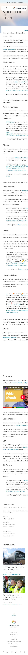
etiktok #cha (20, 310)
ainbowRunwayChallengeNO (14, 305)
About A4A (14, 639)
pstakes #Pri (13, 310)
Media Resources (14, 634)
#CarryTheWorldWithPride (15, 168)
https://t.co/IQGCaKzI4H (15, 263)
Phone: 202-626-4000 (8, 526)
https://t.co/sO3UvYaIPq (15, 166)
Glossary (14, 637)
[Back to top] (14, 615)
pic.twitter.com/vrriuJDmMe (15, 491)
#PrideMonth (10, 122)
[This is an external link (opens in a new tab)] (3, 652)
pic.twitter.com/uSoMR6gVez (16, 170)
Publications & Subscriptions (14, 641)
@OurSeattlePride (21, 82)
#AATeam (9, 133)
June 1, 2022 (22, 225)
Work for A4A (14, 632)
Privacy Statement (14, 646)
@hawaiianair (9, 294)
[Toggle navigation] (4, 8)
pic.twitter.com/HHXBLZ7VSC (16, 265)
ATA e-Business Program (14, 643)
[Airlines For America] (19, 8)
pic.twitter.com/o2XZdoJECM (16, 221)
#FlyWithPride (11, 90)
